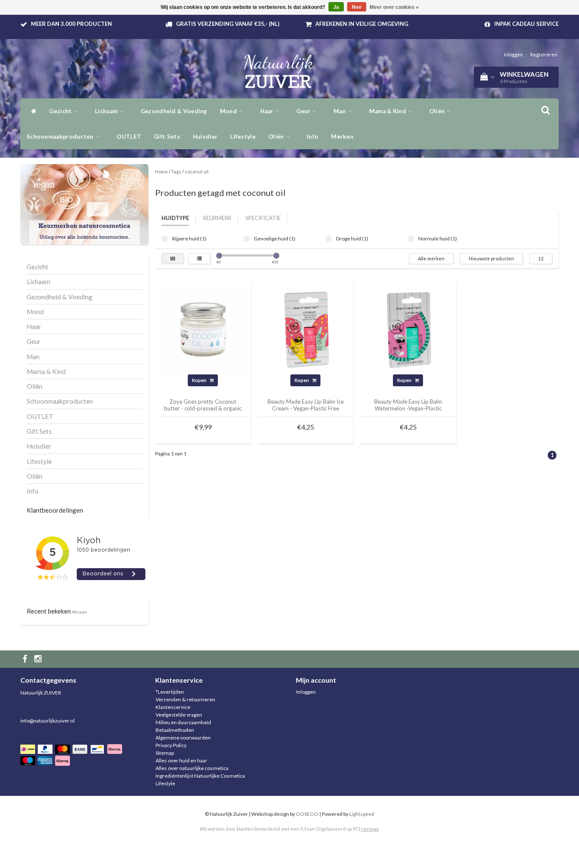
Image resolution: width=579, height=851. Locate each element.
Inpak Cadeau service (526, 23)
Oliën (276, 136)
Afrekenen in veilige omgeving (361, 23)
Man (340, 111)
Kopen (199, 380)
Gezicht (61, 111)
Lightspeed (361, 814)
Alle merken (431, 258)
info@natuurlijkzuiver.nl (47, 720)
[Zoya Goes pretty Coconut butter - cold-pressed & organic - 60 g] (203, 329)
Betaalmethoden (175, 730)
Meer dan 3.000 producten (71, 23)
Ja (336, 7)
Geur (304, 111)
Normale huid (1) (411, 239)
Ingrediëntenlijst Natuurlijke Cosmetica (200, 776)
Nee (357, 7)
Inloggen (513, 54)
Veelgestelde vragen (179, 714)
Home (161, 171)
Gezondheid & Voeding (174, 111)
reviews (370, 828)
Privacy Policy (171, 745)
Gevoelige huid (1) (246, 239)
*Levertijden (170, 692)
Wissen (79, 611)
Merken (342, 136)
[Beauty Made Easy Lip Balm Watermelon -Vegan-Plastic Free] (408, 329)
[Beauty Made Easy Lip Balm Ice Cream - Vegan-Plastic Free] (306, 329)
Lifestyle (243, 136)
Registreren (543, 54)
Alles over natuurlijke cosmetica (192, 768)
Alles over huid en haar (181, 760)
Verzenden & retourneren (185, 699)
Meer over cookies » (394, 7)
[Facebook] (25, 659)
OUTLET (129, 136)
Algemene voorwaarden (183, 737)
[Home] (31, 111)
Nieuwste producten (491, 258)
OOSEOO (307, 814)
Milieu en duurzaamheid (183, 722)
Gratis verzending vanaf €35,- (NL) (227, 23)
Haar (267, 111)
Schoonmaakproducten (61, 136)
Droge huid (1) (329, 239)
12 (540, 258)
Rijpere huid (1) (164, 239)
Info (312, 136)
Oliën (437, 111)
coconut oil (197, 171)
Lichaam (107, 111)
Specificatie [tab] (263, 218)
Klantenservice (173, 707)
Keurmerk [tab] (217, 218)
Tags (176, 171)
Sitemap (165, 753)
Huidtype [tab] (175, 218)
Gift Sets (167, 136)
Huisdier (205, 136)
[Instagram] (39, 659)
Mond (229, 111)
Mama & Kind (388, 111)
